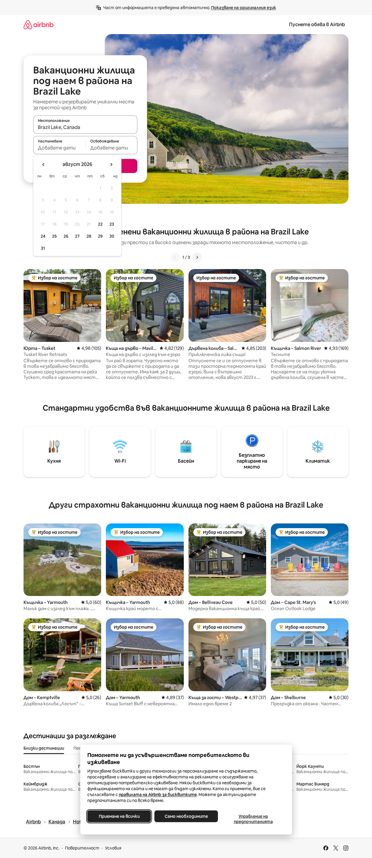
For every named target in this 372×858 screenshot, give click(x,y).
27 (77, 236)
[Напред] (197, 257)
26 (66, 236)
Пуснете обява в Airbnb (317, 24)
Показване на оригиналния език (243, 7)
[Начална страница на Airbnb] (39, 24)
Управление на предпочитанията (253, 819)
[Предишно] (175, 257)
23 (111, 224)
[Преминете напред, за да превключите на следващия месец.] (111, 164)
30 (111, 236)
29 (100, 236)
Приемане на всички (119, 816)
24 (43, 236)
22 (100, 224)
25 (54, 236)
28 (88, 236)
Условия (113, 848)
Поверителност (82, 848)
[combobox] (85, 127)
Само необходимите (186, 816)
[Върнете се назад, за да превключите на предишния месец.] (43, 164)
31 (43, 248)
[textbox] (59, 147)
